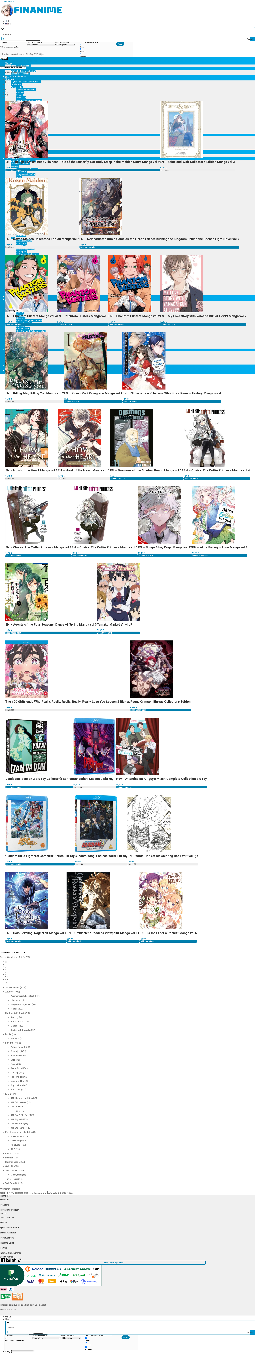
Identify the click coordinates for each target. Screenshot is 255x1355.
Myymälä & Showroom (16, 76)
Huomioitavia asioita (26, 89)
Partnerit (4, 1248)
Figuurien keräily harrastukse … (26, 81)
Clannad (20, 95)
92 (6, 89)
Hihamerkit (21, 171)
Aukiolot (4, 1222)
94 (6, 94)
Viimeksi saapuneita (20, 73)
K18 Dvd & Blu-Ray (25, 248)
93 (6, 92)
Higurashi (20, 326)
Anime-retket (17, 87)
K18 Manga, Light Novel (27, 254)
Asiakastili (4, 1199)
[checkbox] (13, 45)
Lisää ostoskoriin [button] (13, 170)
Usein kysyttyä (7, 1217)
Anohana (20, 92)
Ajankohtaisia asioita (21, 65)
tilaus (63, 1192)
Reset (120, 44)
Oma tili (8, 1317)
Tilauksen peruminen (9, 1210)
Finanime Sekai (7, 1243)
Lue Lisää (164, 170)
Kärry (8, 1351)
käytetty (32, 1193)
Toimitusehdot (7, 1238)
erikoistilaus (21, 1192)
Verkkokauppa (17, 54)
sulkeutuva (51, 1192)
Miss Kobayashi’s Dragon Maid (31, 331)
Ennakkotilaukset (8, 1232)
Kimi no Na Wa (23, 328)
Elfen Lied (21, 97)
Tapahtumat (16, 84)
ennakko (7, 1192)
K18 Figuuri (21, 251)
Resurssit (9, 79)
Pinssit (19, 177)
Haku (7, 1319)
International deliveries (10, 1253)
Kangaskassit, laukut (25, 174)
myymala (39, 1193)
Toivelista (4, 1205)
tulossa (70, 1193)
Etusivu (5, 54)
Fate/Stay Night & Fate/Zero (29, 100)
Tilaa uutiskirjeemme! (114, 1263)
